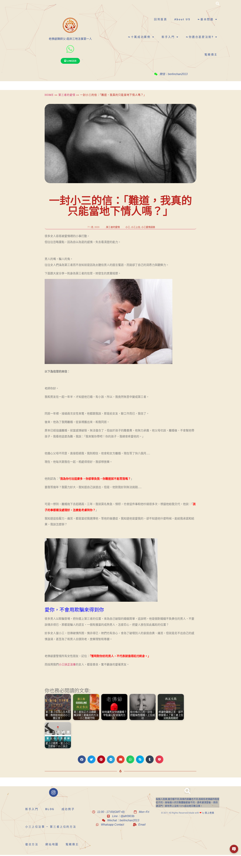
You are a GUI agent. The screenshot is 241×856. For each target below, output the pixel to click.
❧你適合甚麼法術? (199, 37)
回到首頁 (160, 19)
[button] (217, 3)
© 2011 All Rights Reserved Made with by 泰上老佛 (187, 812)
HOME (49, 95)
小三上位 (135, 227)
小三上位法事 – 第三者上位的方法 (50, 826)
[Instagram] (53, 792)
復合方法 (31, 844)
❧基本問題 (205, 19)
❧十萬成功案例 (139, 37)
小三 (127, 227)
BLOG (49, 809)
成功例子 (68, 809)
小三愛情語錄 (148, 227)
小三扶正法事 (67, 664)
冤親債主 (211, 54)
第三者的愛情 (66, 95)
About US (182, 19)
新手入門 (168, 37)
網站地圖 (51, 844)
